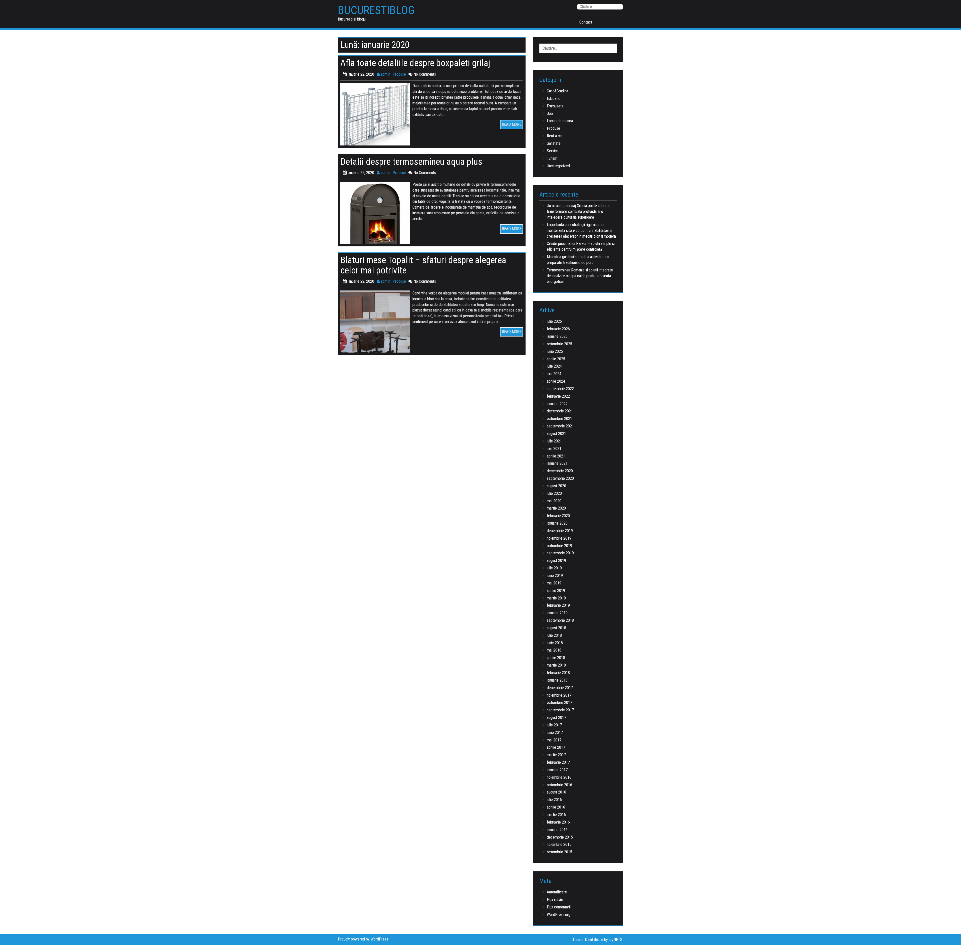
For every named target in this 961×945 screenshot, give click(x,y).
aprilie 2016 (556, 807)
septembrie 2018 (560, 620)
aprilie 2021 (556, 456)
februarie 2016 (558, 822)
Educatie (553, 98)
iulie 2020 (554, 493)
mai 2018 (554, 650)
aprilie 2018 (556, 657)
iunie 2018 (555, 643)
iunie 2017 (555, 732)
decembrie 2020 (560, 470)
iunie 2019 (555, 575)
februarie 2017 (558, 762)
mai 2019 (554, 583)
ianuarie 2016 (557, 829)
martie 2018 (556, 665)
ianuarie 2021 (557, 463)
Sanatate (554, 143)
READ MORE (511, 124)
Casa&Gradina (557, 91)
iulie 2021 (554, 441)
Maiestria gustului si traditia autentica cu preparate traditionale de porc (578, 259)
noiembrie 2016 (559, 777)
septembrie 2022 (560, 388)
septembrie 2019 (560, 553)
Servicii (552, 150)
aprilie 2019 (556, 590)
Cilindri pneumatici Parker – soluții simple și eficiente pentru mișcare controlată (581, 246)
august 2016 (556, 792)
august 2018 (556, 627)
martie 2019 (556, 598)
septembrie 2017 (560, 710)
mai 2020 (554, 501)
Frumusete (555, 106)
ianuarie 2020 (557, 523)
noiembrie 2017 (559, 695)
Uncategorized (558, 166)
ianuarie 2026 (557, 336)
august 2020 (556, 486)
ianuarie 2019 (557, 612)
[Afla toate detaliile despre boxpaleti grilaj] (376, 114)
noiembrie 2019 (559, 538)
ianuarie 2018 (557, 680)
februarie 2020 (558, 515)
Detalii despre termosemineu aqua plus (411, 161)
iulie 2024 (554, 366)
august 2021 (556, 433)
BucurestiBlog (376, 10)
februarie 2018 (558, 672)
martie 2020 (556, 508)
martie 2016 (556, 814)
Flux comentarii (559, 907)
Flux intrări (555, 899)
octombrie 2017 (559, 702)
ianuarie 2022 (557, 403)
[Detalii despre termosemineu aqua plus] (376, 212)
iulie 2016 (554, 799)
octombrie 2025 (559, 344)
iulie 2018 (554, 635)
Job (550, 113)
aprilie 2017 (556, 747)
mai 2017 (554, 740)
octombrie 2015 (559, 852)
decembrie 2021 (560, 411)
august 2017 (556, 717)
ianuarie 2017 (557, 769)
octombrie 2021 (559, 418)
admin (385, 74)
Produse (399, 74)
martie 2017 (556, 754)
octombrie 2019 (559, 545)
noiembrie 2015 (559, 844)
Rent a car (555, 135)
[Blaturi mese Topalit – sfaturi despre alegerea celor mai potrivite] (376, 321)
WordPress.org (558, 914)
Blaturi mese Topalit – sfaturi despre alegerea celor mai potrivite (423, 265)
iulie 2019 (554, 568)
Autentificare (557, 892)
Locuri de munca (560, 120)
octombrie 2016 (559, 784)
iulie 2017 (554, 725)
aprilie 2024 (556, 381)
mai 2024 (554, 373)
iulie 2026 (554, 321)
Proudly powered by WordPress (363, 939)
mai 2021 (554, 448)
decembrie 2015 (560, 837)
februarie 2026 (558, 329)
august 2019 (556, 560)
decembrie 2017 (560, 687)
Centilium (594, 939)
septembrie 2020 (560, 478)
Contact (585, 22)
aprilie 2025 (556, 359)
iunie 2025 (555, 351)
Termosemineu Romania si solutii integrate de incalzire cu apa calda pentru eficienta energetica (580, 276)
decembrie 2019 (560, 530)
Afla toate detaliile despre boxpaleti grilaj (415, 63)
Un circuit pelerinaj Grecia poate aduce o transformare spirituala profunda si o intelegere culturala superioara (578, 211)
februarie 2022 (558, 396)
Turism (552, 158)
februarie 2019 (558, 605)
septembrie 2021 (560, 426)
